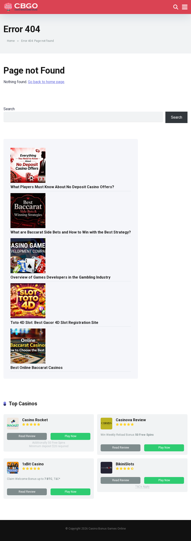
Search (9, 109)
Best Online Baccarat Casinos (36, 367)
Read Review (27, 436)
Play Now (70, 436)
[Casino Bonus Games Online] (21, 6)
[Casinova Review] (106, 428)
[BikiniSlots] (106, 472)
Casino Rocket (35, 420)
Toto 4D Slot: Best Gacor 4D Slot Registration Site (54, 322)
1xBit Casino (33, 464)
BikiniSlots (125, 464)
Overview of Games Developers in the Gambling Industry (60, 277)
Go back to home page (46, 82)
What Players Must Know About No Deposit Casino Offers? (62, 187)
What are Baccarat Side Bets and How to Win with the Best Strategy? (70, 232)
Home (11, 40)
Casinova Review (131, 420)
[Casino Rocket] (13, 428)
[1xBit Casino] (13, 472)
